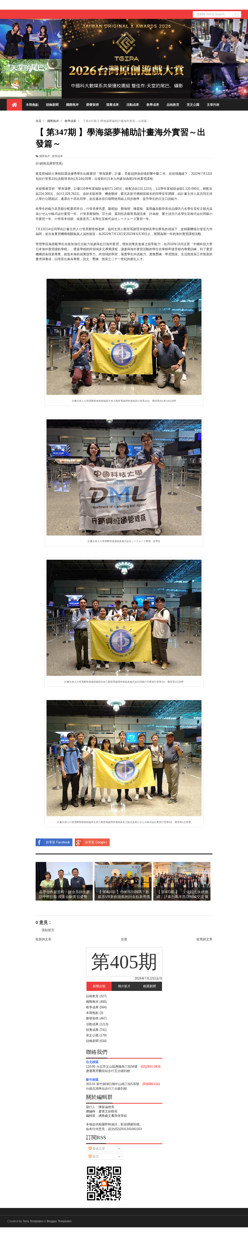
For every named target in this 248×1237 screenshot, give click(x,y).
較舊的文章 (204, 939)
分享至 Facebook (58, 842)
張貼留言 (48, 930)
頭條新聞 (52, 104)
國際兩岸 (72, 104)
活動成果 (132, 104)
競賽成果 (112, 104)
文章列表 (213, 104)
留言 (95, 1156)
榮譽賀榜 (92, 104)
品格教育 (173, 104)
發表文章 (98, 1148)
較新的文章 (43, 939)
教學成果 (153, 104)
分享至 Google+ (96, 842)
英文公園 (193, 104)
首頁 (124, 939)
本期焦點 (32, 104)
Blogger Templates (59, 1221)
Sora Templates (33, 1221)
